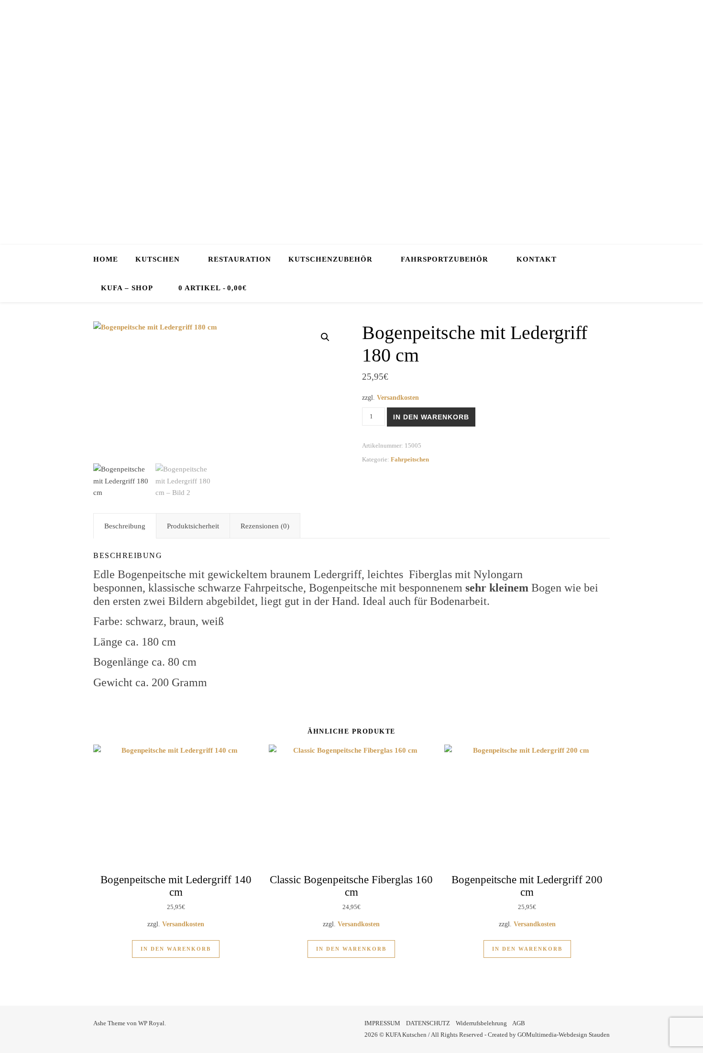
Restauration (239, 259)
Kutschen (157, 259)
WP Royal (151, 1023)
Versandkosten (398, 397)
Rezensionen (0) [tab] (265, 526)
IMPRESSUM (382, 1023)
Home (105, 259)
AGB (518, 1023)
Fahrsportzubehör (444, 259)
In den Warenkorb (431, 417)
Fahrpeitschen (410, 459)
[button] (325, 337)
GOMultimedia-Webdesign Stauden (563, 1034)
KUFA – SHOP (127, 288)
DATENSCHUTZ (428, 1023)
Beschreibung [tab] (124, 526)
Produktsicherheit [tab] (193, 526)
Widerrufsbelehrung (481, 1023)
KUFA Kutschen (351, 119)
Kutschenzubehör (330, 259)
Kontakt (536, 259)
